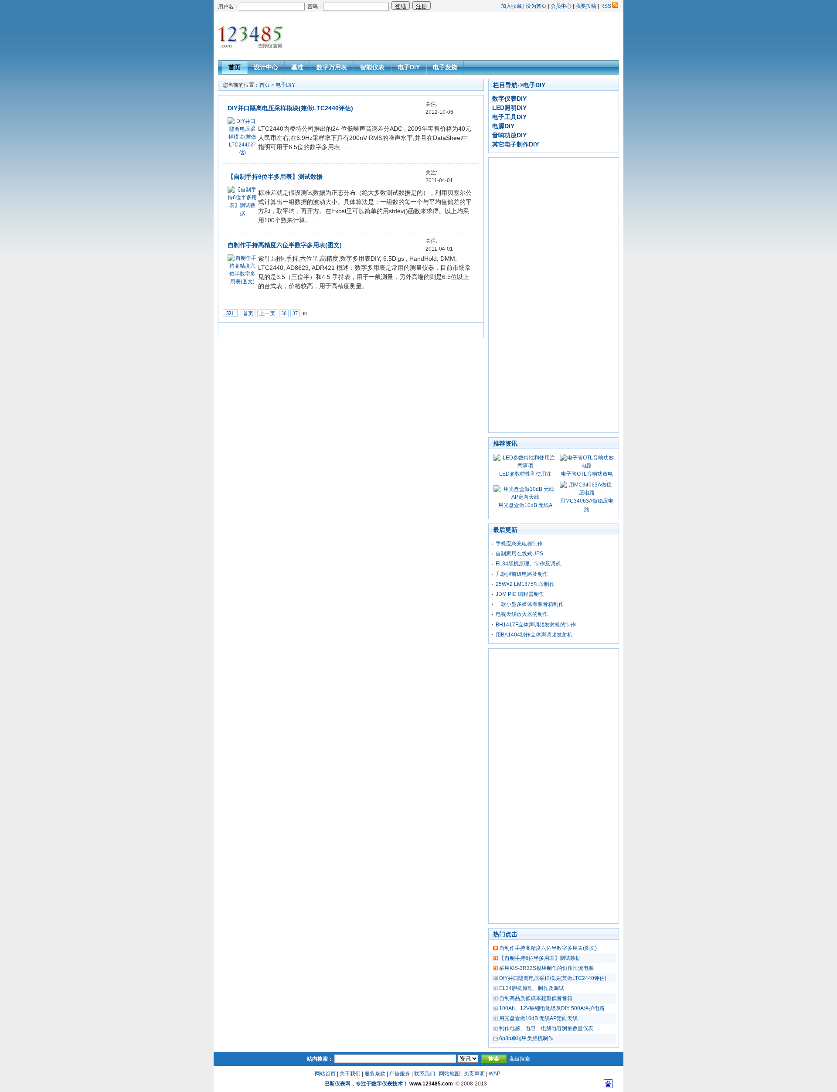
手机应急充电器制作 (519, 544)
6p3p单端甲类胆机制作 (526, 1038)
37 (295, 313)
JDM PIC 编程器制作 (520, 594)
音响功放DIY (509, 135)
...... (345, 146)
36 (283, 313)
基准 (297, 67)
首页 (234, 67)
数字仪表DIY (509, 98)
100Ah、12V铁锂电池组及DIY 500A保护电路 (552, 1008)
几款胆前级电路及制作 (522, 574)
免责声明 (474, 1074)
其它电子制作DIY (515, 144)
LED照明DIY (509, 107)
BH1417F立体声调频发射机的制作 (536, 625)
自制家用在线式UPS (519, 554)
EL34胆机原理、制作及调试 (528, 564)
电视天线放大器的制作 (522, 614)
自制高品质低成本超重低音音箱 (535, 998)
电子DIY (409, 67)
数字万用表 (331, 67)
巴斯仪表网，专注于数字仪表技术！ (366, 1084)
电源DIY (503, 125)
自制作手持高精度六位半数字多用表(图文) (285, 245)
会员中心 (561, 6)
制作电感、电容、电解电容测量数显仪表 (546, 1028)
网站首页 (325, 1074)
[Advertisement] (460, 36)
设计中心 (266, 67)
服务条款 (374, 1074)
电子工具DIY (509, 116)
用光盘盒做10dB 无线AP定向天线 (538, 1018)
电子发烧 (445, 67)
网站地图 (449, 1074)
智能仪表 (372, 67)
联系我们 (424, 1074)
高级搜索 (519, 1059)
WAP (494, 1074)
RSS (605, 6)
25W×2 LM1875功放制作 (525, 584)
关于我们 (350, 1074)
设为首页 (536, 6)
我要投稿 (585, 6)
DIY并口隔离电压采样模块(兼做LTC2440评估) (290, 108)
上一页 (267, 313)
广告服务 (399, 1074)
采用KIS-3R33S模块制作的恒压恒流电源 (546, 968)
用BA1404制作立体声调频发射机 (534, 635)
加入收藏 (511, 6)
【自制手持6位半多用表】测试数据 (275, 176)
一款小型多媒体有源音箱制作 (530, 604)
